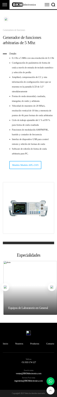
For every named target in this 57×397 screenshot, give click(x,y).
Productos (34, 344)
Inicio (5, 344)
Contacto (50, 344)
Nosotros (19, 344)
